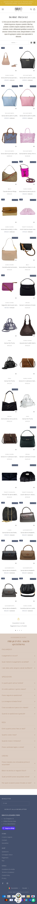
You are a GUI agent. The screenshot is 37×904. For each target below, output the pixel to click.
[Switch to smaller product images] (34, 43)
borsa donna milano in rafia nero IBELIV (27, 267)
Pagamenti (5, 857)
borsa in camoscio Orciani (27, 305)
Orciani (27, 302)
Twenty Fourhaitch (9, 492)
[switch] (18, 901)
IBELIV (27, 264)
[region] (18, 622)
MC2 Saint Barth (27, 75)
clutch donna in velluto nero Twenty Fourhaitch (27, 495)
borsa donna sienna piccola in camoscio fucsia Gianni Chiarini (27, 192)
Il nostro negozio (7, 837)
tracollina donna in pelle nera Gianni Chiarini (27, 609)
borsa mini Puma (9, 343)
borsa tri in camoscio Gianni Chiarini (27, 381)
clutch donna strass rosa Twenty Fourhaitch (27, 230)
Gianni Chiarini (9, 75)
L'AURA (9, 530)
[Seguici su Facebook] (3, 883)
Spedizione (5, 851)
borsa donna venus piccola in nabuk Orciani (9, 419)
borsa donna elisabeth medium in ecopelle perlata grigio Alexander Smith (27, 533)
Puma (9, 340)
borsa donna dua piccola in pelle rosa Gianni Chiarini (9, 78)
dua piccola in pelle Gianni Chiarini (27, 343)
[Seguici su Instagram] (7, 883)
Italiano (24, 888)
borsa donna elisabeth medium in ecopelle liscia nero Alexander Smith (9, 571)
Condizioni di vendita (8, 869)
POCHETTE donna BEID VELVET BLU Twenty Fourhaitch (9, 495)
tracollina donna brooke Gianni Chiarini (9, 267)
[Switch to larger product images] (31, 43)
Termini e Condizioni (8, 872)
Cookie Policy (6, 875)
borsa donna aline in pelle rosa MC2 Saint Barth (27, 116)
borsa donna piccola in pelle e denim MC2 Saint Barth (9, 154)
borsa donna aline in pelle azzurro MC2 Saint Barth (9, 116)
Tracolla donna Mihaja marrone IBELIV (9, 192)
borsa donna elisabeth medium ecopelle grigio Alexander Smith (9, 609)
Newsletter (5, 843)
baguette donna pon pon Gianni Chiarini (9, 305)
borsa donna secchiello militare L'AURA (9, 533)
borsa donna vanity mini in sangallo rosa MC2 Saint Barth (27, 154)
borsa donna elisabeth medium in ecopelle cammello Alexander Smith (27, 571)
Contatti (4, 840)
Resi (3, 860)
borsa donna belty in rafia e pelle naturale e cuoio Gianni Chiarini (9, 230)
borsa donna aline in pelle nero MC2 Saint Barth (27, 78)
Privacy (4, 878)
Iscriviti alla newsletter (15, 809)
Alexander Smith (27, 530)
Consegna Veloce (7, 854)
